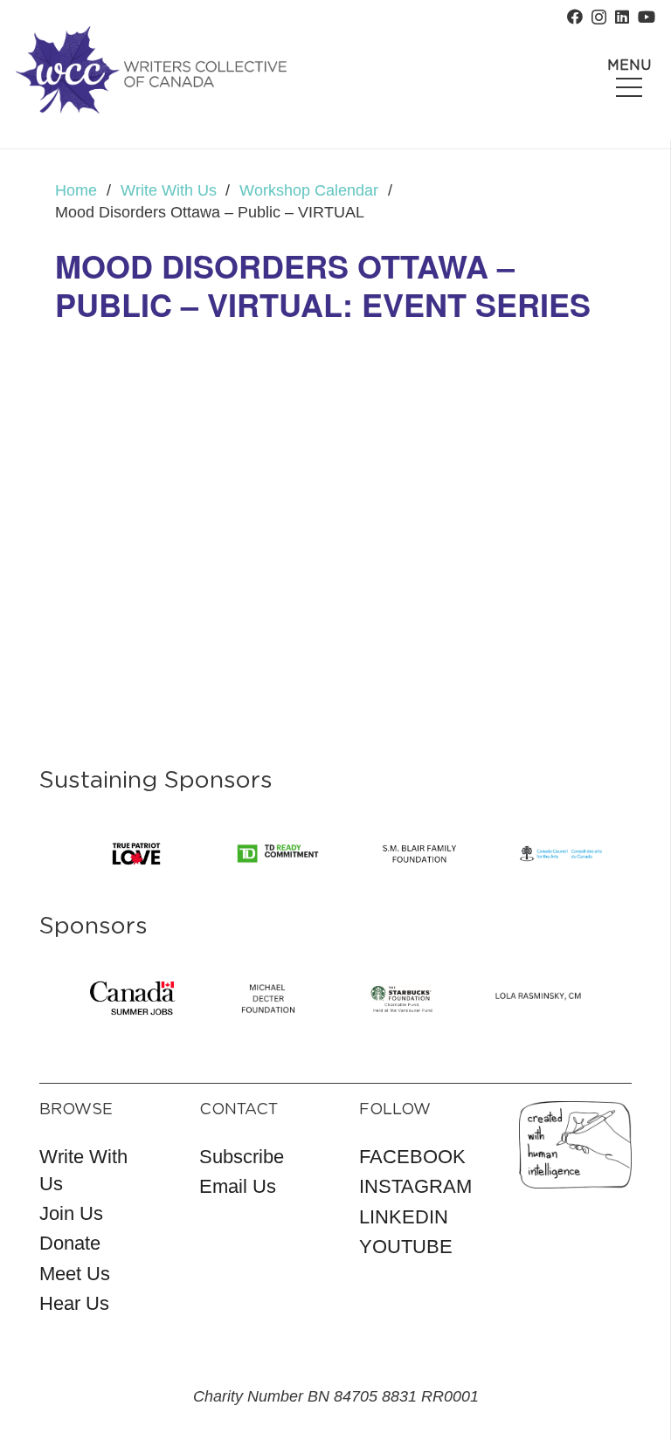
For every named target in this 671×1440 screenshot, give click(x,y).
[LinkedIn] (622, 16)
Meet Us (74, 1274)
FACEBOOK (412, 1157)
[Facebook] (575, 16)
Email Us (237, 1186)
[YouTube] (646, 16)
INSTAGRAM (415, 1186)
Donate (69, 1243)
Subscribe (241, 1157)
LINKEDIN (403, 1217)
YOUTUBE (406, 1246)
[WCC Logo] (151, 70)
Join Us (71, 1213)
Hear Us (74, 1303)
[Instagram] (598, 17)
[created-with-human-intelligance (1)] (575, 1145)
